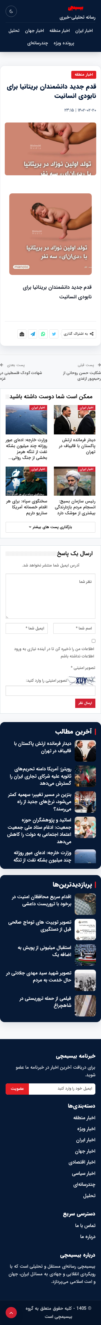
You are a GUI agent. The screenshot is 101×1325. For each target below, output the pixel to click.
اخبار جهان (34, 30)
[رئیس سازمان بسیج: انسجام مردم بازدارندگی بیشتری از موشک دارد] (74, 481)
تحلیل (13, 30)
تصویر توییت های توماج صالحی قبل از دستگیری (39, 926)
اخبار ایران (84, 30)
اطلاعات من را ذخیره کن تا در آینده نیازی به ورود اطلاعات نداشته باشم (54, 652)
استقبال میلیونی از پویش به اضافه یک (44, 951)
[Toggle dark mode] (11, 11)
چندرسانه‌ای (37, 43)
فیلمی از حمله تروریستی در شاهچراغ (45, 1002)
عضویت (17, 1089)
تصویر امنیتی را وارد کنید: (46, 680)
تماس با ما (85, 1226)
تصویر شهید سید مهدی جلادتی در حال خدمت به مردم (38, 977)
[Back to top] (11, 1312)
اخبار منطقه (59, 30)
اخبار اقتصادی (81, 1162)
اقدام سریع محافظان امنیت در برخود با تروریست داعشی (41, 900)
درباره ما (87, 1237)
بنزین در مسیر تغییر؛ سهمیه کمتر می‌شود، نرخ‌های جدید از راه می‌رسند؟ (39, 802)
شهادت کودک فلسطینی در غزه (21, 376)
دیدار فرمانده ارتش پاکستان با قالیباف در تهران (42, 747)
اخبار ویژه (86, 1129)
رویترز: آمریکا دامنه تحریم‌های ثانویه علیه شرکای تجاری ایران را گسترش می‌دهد (40, 776)
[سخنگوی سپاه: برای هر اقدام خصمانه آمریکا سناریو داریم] (26, 481)
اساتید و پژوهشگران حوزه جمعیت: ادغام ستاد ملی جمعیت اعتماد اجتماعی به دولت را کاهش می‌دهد (39, 831)
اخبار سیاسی (83, 1173)
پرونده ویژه (64, 43)
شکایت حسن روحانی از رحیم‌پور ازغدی (82, 376)
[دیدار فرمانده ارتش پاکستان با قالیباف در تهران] (74, 419)
